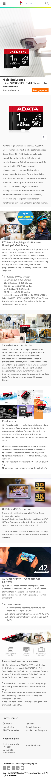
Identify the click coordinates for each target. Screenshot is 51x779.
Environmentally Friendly (11, 745)
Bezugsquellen (40, 90)
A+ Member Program (36, 730)
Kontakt (29, 723)
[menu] (4, 3)
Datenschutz (8, 763)
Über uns (7, 723)
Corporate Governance (9, 751)
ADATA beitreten (11, 730)
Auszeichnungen (34, 726)
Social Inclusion (33, 745)
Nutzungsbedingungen (26, 763)
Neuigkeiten (9, 726)
